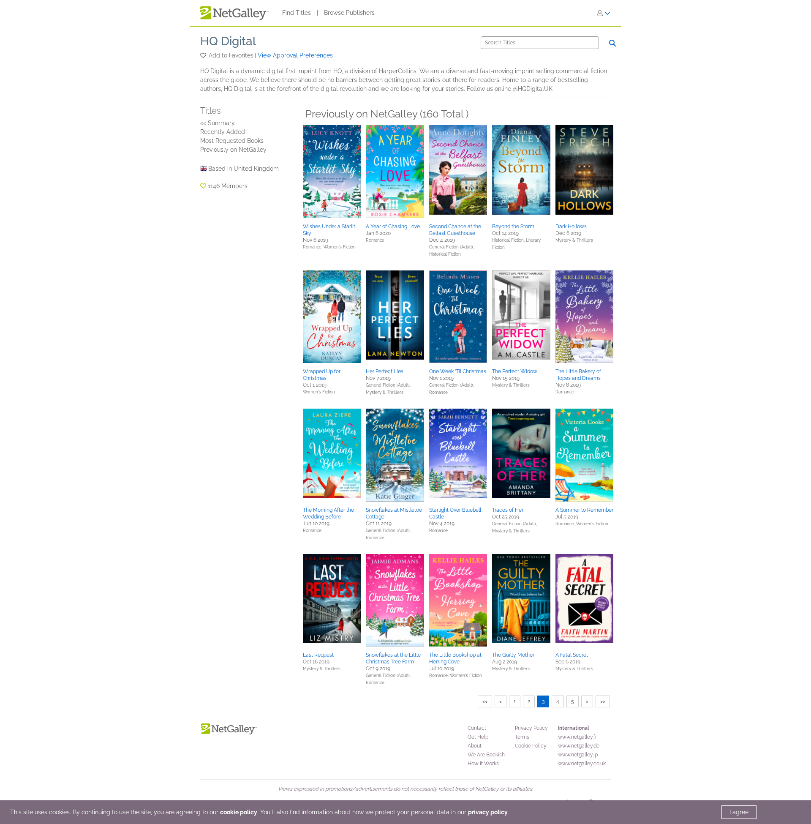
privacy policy (488, 812)
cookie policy (238, 812)
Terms (522, 737)
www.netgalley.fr (577, 737)
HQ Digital (228, 41)
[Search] (612, 43)
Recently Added (222, 131)
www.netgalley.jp (578, 755)
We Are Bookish (486, 755)
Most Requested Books (232, 140)
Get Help (478, 737)
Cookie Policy (531, 746)
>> (602, 701)
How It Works (483, 764)
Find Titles (296, 12)
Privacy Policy (531, 728)
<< (484, 701)
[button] (203, 55)
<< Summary (217, 123)
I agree (738, 812)
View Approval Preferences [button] (295, 55)
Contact (477, 728)
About (475, 746)
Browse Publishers (349, 12)
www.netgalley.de (578, 746)
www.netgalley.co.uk (582, 764)
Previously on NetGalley (233, 149)
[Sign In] (603, 13)
